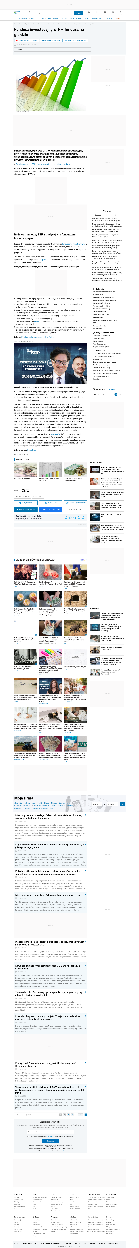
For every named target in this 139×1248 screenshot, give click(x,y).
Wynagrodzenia (37, 1199)
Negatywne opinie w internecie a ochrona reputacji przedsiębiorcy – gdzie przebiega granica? (106, 225)
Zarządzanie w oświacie (40, 1229)
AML (89, 1208)
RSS (85, 1243)
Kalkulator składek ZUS (101, 314)
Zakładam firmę (30, 803)
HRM (34, 1208)
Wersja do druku (27, 503)
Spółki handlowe (98, 338)
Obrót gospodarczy (20, 1202)
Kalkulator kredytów (99, 311)
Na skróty (109, 1217)
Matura (35, 1231)
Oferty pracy (110, 1233)
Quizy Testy (97, 379)
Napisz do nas (52, 503)
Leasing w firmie (64, 803)
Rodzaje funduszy (58, 24)
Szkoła (35, 1222)
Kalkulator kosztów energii (102, 309)
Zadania (16, 1224)
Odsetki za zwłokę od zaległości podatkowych (103, 358)
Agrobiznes (69, 805)
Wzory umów (110, 1227)
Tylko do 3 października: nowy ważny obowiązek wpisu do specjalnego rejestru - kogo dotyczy (106, 279)
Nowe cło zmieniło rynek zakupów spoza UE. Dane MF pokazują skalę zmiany (106, 246)
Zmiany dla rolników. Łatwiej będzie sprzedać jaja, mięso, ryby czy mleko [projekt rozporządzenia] (107, 252)
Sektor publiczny (52, 18)
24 (95, 394)
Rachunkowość (18, 1199)
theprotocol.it (110, 1231)
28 (111, 394)
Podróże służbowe (93, 1227)
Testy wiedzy (36, 1236)
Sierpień (111, 389)
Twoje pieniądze (75, 18)
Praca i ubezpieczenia (41, 805)
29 (116, 394)
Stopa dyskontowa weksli (101, 376)
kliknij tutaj (61, 1150)
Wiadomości (110, 1197)
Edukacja (109, 18)
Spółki (39, 803)
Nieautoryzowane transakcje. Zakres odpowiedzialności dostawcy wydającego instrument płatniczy (106, 220)
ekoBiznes (17, 808)
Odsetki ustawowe (93, 1229)
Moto (86, 18)
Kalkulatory (101, 289)
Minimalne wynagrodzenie (96, 1222)
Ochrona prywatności (28, 1243)
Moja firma (28, 24)
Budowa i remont (111, 1204)
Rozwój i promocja (19, 1227)
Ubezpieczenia (37, 1202)
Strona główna (18, 24)
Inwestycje (48, 24)
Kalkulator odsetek (75, 1227)
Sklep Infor (54, 1208)
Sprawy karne (55, 1199)
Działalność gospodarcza (101, 335)
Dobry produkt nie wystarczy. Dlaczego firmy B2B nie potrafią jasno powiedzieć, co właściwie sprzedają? (107, 274)
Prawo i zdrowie (56, 1211)
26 (103, 394)
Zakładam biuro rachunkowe (96, 1197)
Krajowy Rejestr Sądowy (101, 347)
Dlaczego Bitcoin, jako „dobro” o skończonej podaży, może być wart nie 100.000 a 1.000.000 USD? (107, 241)
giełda (35, 496)
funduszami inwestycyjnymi (73, 244)
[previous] (60, 1115)
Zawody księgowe (19, 1206)
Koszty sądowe (98, 341)
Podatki (60, 805)
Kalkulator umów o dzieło (101, 306)
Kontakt (93, 1243)
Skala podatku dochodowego (96, 1231)
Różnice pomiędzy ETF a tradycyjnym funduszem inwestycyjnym (43, 164)
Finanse (40, 24)
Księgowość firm (19, 1194)
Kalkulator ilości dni (99, 326)
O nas (16, 1243)
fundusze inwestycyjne (22, 496)
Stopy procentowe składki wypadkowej (106, 362)
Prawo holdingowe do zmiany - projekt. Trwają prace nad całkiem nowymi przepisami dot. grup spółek (105, 257)
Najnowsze (107, 215)
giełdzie (45, 260)
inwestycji (38, 321)
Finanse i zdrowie (75, 1208)
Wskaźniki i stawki (94, 1217)
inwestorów (55, 434)
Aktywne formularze (105, 332)
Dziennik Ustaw (55, 1220)
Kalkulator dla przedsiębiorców (103, 297)
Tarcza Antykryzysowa (40, 808)
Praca (53, 1206)
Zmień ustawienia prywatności (50, 1243)
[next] (86, 1115)
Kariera (77, 1243)
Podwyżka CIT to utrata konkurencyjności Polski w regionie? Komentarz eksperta (106, 263)
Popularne (98, 215)
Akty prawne (55, 1217)
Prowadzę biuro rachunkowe (96, 1199)
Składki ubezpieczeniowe (95, 1224)
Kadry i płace (18, 1229)
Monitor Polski (55, 1222)
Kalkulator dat (97, 329)
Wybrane (117, 215)
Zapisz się (50, 1141)
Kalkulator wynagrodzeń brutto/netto (105, 300)
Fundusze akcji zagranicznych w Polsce (37, 337)
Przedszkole (36, 1220)
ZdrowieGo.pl (110, 1220)
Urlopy (34, 1204)
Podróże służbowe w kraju (102, 368)
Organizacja (17, 1220)
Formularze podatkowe (113, 1229)
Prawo (64, 18)
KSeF (118, 18)
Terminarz (100, 389)
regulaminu (51, 1136)
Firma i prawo (96, 462)
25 (99, 394)
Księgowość (23, 18)
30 (120, 394)
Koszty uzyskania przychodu (102, 365)
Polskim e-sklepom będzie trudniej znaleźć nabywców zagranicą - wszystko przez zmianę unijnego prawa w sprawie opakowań (106, 230)
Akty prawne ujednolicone (58, 1229)
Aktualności (18, 803)
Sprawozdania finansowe (95, 1206)
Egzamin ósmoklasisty (39, 1233)
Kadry (33, 18)
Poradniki (27, 808)
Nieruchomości (97, 18)
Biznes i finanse (74, 1197)
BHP (34, 1206)
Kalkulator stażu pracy (76, 1229)
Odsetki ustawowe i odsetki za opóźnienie (107, 353)
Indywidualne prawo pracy (40, 1197)
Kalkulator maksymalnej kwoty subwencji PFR (106, 321)
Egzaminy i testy (37, 1227)
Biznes (41, 18)
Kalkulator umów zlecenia (101, 303)
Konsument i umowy (57, 1202)
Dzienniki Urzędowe (57, 1224)
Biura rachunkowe (94, 1194)
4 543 (80, 1114)
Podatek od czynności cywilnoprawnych (106, 370)
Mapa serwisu (113, 1243)
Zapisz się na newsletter (78, 503)
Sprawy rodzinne (56, 1197)
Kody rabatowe (110, 1224)
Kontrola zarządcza (99, 344)
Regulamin (68, 1243)
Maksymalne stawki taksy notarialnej (105, 373)
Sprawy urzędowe (56, 1204)
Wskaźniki (100, 350)
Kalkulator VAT (98, 317)
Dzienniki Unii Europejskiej (59, 1227)
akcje (41, 496)
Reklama (102, 1243)
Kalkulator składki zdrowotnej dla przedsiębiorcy (104, 293)
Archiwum (109, 1222)
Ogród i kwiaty (110, 1206)
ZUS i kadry (17, 1204)
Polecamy (94, 608)
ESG (51, 808)
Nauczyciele (36, 1224)
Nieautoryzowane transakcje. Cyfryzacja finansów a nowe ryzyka (105, 236)
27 (107, 394)
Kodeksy (53, 1231)
